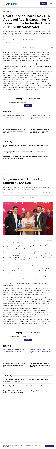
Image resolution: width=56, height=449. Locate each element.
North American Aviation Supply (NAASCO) (22, 39)
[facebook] (23, 47)
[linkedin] (25, 47)
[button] (4, 4)
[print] (52, 47)
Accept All (49, 445)
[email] (33, 47)
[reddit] (30, 47)
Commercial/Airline (8, 11)
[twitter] (28, 47)
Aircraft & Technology (9, 174)
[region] (28, 446)
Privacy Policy (6, 446)
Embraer (12, 192)
